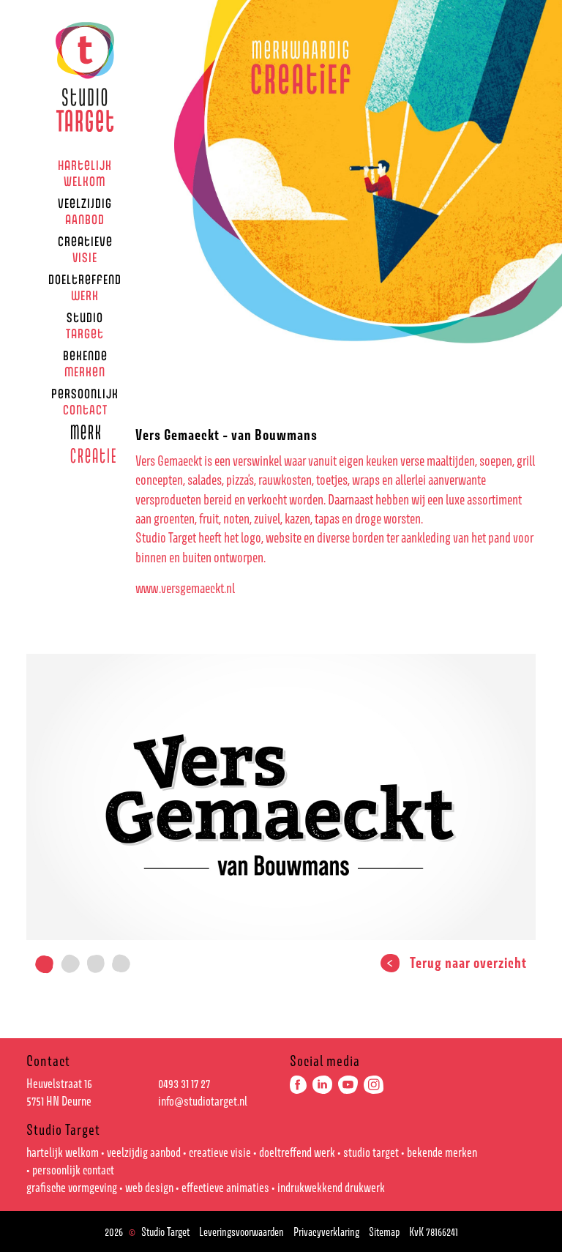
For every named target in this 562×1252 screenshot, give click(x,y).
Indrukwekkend (331, 1187)
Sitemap (384, 1231)
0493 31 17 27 (184, 1083)
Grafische (71, 1187)
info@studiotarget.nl (202, 1101)
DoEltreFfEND (84, 287)
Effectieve (225, 1187)
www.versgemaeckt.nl (185, 588)
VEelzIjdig (85, 211)
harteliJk (85, 173)
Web (149, 1187)
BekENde (85, 363)
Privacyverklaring (326, 1231)
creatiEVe (85, 249)
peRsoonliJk (85, 401)
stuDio (85, 325)
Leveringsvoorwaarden (241, 1231)
